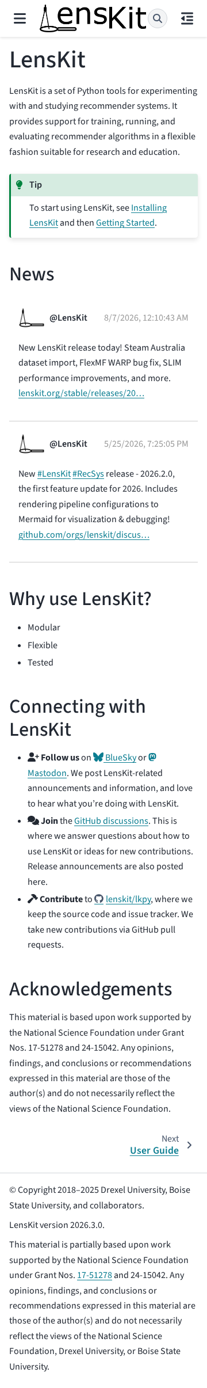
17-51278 (94, 1275)
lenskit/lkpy (128, 899)
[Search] (157, 18)
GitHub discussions (111, 821)
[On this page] (187, 18)
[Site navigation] (19, 18)
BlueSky (119, 757)
